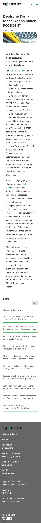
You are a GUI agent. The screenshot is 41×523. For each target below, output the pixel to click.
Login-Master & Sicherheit (14, 484)
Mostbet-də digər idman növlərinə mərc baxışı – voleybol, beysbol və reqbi (20, 357)
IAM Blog (6, 470)
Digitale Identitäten (11, 461)
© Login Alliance (9, 434)
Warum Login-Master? (11, 456)
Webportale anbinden (11, 501)
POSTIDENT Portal (18, 70)
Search (35, 303)
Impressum (7, 444)
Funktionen (7, 490)
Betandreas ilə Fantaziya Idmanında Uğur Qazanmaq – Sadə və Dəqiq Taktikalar (18, 367)
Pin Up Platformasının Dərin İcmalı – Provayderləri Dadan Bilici (19, 347)
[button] (3, 519)
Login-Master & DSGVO (12, 481)
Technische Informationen (13, 498)
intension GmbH (9, 514)
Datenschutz (7, 448)
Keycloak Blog (8, 473)
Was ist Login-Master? (12, 453)
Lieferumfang (8, 493)
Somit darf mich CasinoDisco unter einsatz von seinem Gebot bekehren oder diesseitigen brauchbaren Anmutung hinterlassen (19, 387)
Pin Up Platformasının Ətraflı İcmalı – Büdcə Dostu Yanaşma (19, 337)
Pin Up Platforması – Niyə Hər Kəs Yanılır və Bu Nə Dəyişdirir (18, 317)
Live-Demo (7, 464)
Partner (5, 439)
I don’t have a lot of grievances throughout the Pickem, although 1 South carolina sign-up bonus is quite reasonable (19, 406)
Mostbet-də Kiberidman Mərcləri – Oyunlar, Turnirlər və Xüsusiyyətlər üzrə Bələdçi (20, 327)
